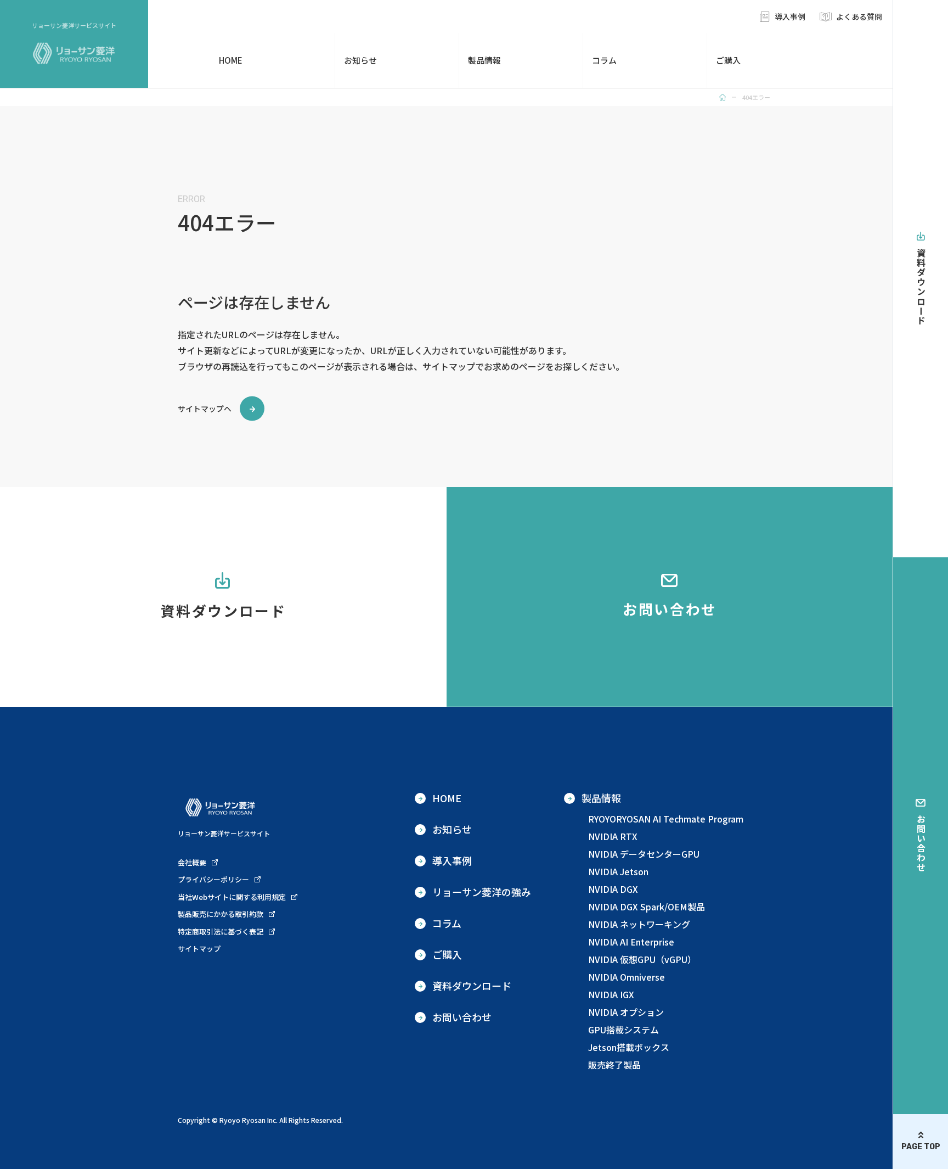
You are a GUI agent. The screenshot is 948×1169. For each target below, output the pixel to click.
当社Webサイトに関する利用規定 (232, 897)
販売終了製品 (614, 1064)
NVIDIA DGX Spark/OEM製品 (646, 906)
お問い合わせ (921, 843)
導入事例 (790, 16)
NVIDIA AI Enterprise (631, 941)
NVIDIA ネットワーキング (639, 924)
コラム (604, 60)
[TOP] (722, 97)
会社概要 (192, 862)
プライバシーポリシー (213, 879)
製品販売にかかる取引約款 (220, 914)
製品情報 (484, 60)
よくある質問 (859, 16)
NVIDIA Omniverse (626, 976)
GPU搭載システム (623, 1029)
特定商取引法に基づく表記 (220, 931)
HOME (230, 60)
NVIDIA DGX (613, 889)
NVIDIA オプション (626, 1012)
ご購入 (728, 60)
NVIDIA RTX (612, 836)
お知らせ (360, 60)
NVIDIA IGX (611, 994)
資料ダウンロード (921, 287)
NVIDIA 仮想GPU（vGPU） (642, 959)
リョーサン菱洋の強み (481, 892)
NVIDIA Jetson (618, 871)
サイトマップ (199, 948)
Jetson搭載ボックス (628, 1047)
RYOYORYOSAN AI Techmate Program (665, 818)
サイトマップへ (205, 408)
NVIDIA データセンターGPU (643, 853)
